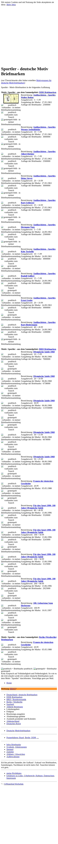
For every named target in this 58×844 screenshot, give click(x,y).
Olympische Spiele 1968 (44, 352)
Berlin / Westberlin (14, 702)
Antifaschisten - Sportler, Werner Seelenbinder (38, 128)
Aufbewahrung (12, 756)
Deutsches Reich (13, 724)
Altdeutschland (12, 721)
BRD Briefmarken (47, 349)
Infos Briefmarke (13, 744)
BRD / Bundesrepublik (16, 699)
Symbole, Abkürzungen (16, 747)
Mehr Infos (11, 4)
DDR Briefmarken (47, 92)
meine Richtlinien (13, 773)
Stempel (9, 749)
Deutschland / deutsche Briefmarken (21, 695)
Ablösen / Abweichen (15, 754)
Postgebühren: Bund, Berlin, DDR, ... (22, 737)
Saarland (10, 704)
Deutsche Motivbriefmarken (18, 730)
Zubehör (10, 752)
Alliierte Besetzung (14, 707)
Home (9, 683)
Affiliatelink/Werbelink (13, 784)
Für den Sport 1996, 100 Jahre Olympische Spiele (38, 506)
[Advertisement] (29, 35)
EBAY (13, 689)
